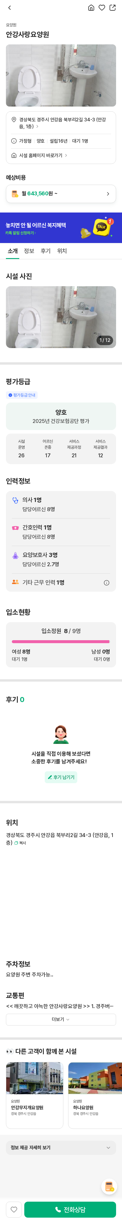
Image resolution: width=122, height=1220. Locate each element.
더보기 (58, 1019)
